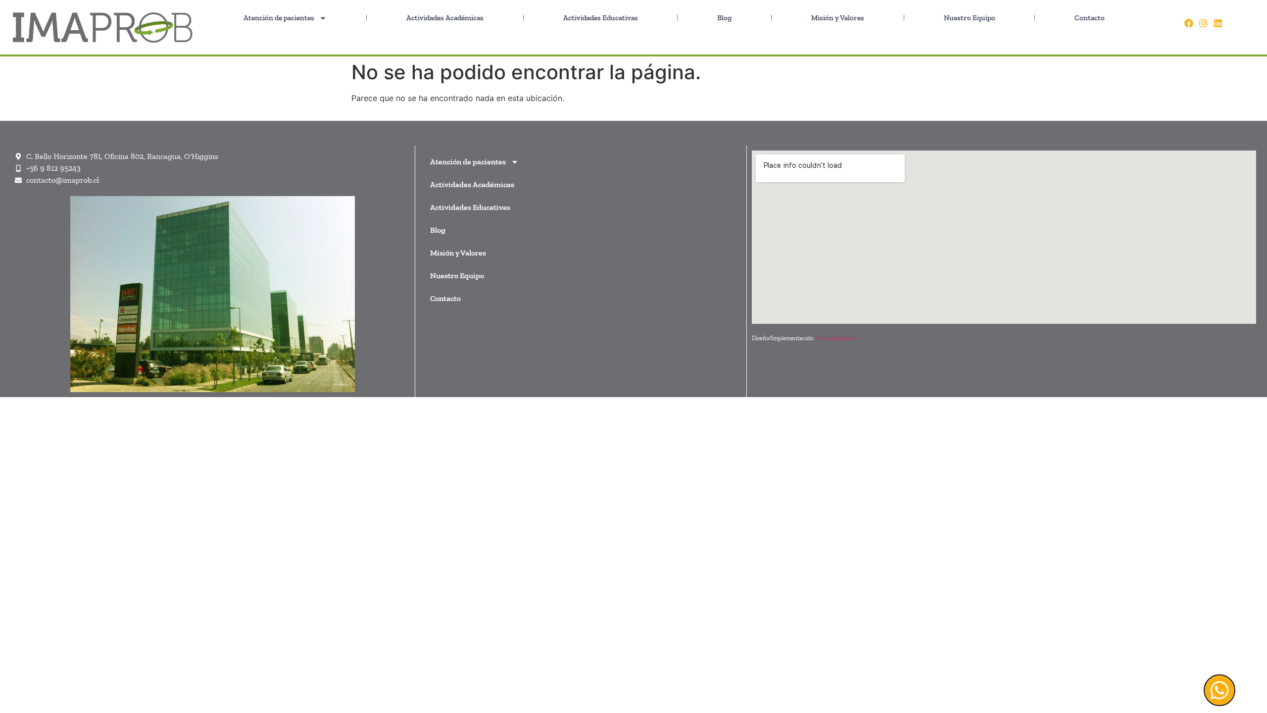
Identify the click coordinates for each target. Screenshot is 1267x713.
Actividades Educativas (600, 17)
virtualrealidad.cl (838, 338)
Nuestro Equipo (969, 17)
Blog (724, 17)
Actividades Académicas (445, 17)
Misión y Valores (837, 17)
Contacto (1089, 17)
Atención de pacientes (279, 17)
